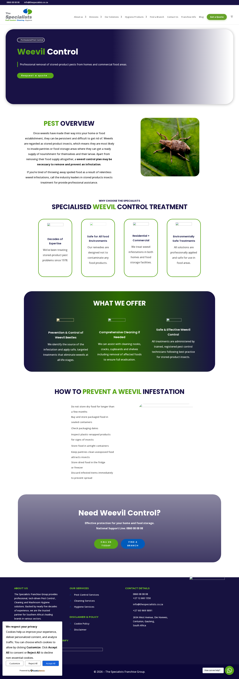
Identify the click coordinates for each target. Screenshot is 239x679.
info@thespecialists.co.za (148, 604)
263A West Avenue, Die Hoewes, (150, 617)
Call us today (106, 543)
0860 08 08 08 (140, 594)
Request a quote (34, 75)
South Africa (139, 625)
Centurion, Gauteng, (144, 621)
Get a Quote (217, 16)
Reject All (33, 663)
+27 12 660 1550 (142, 598)
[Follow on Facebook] (196, 611)
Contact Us (172, 17)
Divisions (93, 17)
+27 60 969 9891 (143, 610)
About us (78, 17)
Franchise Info (188, 17)
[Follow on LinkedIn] (214, 611)
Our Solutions (112, 17)
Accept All (50, 663)
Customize (14, 663)
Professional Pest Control (32, 40)
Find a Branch (157, 17)
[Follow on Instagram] (205, 611)
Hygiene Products (134, 17)
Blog (201, 17)
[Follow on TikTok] (222, 611)
